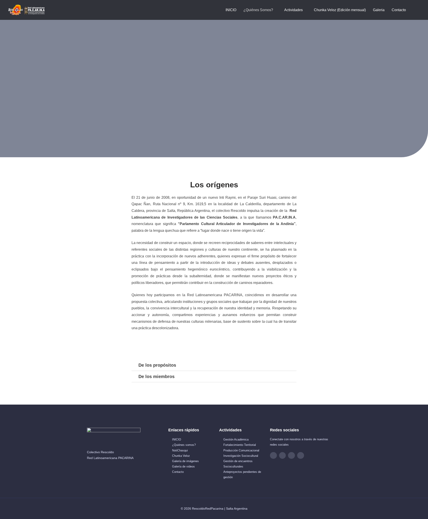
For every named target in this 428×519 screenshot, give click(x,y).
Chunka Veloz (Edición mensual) (340, 10)
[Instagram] (282, 455)
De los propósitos (157, 365)
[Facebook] (273, 455)
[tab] (214, 365)
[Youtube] (291, 455)
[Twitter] (300, 455)
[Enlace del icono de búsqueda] (415, 10)
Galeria (379, 10)
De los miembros (156, 376)
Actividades (293, 10)
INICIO (231, 10)
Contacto (399, 10)
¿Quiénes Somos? (258, 10)
